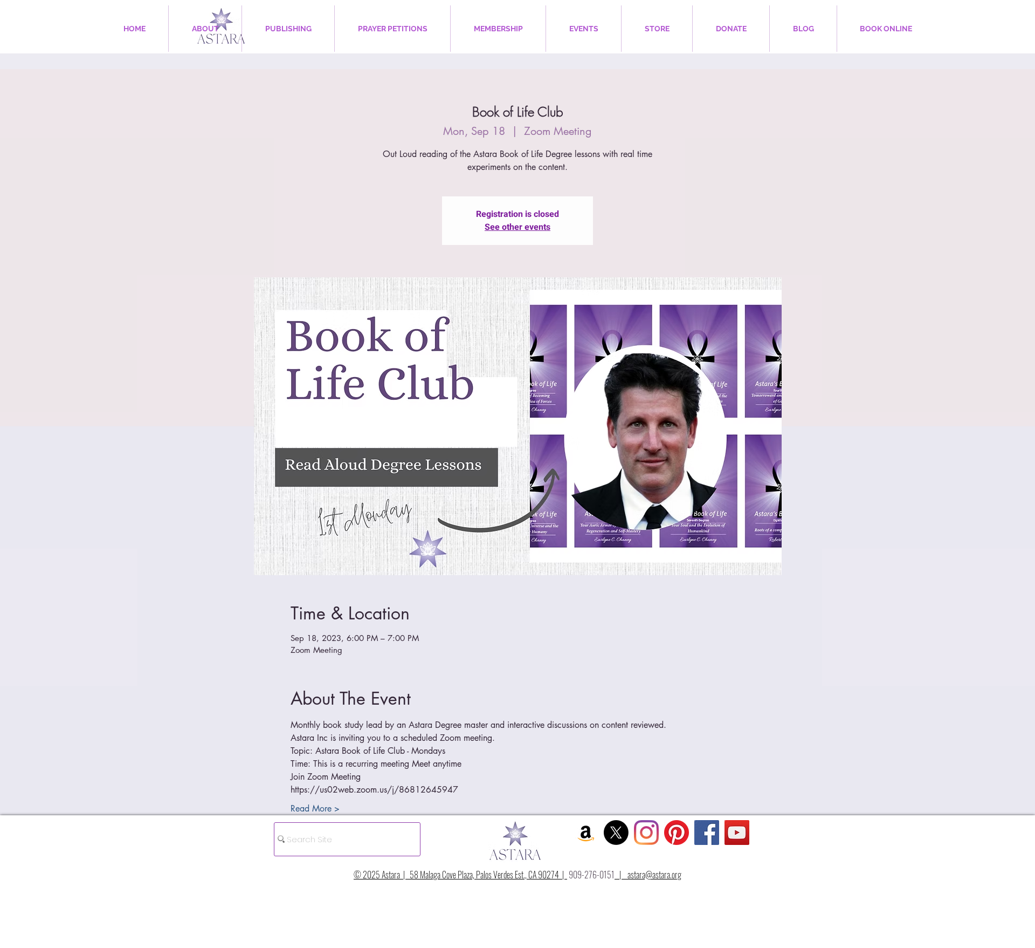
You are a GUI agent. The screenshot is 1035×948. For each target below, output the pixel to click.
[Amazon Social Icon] (586, 832)
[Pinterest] (676, 832)
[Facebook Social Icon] (706, 832)
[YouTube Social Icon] (736, 832)
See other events (517, 227)
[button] (205, 28)
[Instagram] (646, 832)
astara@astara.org (654, 874)
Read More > (315, 808)
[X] (616, 832)
